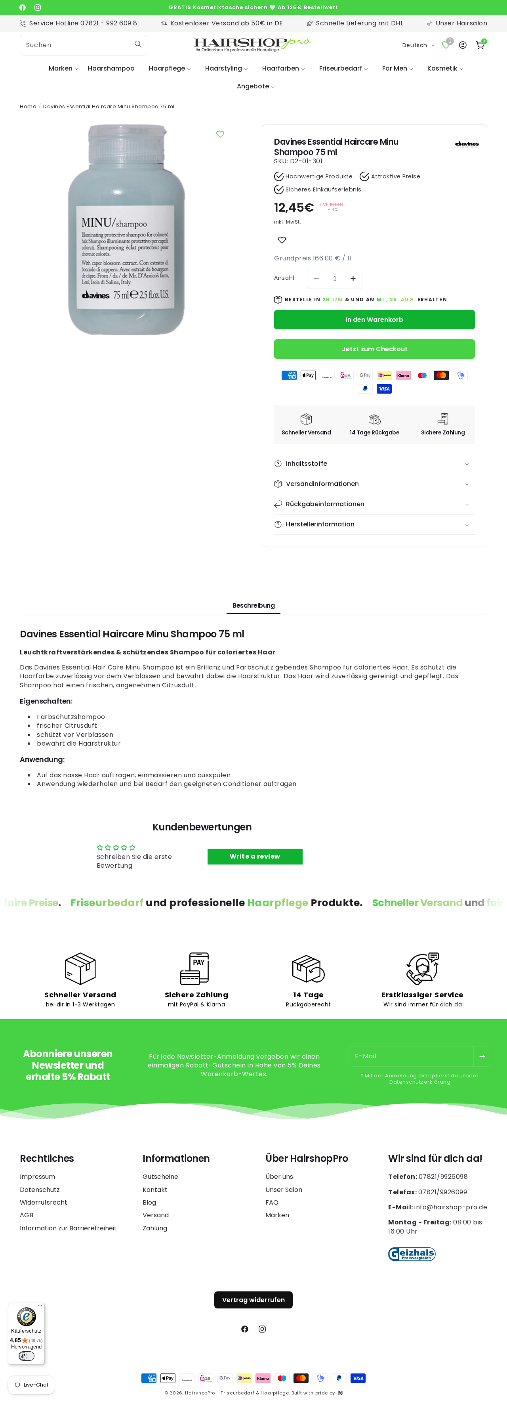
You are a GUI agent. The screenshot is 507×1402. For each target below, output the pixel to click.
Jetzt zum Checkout (375, 349)
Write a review (255, 856)
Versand (156, 1215)
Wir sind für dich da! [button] (435, 1159)
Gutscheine (160, 1176)
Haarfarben (280, 68)
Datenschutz (40, 1189)
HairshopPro (200, 1393)
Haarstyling (223, 68)
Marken (60, 68)
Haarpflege (167, 68)
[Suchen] (138, 44)
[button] (61, 69)
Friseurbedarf (340, 68)
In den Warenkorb (374, 319)
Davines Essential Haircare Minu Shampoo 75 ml (109, 106)
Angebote (253, 86)
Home (28, 106)
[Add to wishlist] (282, 240)
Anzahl (284, 278)
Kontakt (155, 1189)
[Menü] (40, 1307)
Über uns (279, 1176)
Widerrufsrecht (43, 1202)
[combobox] (83, 45)
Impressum (37, 1176)
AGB (26, 1215)
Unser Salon (283, 1189)
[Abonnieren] (482, 1056)
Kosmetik (442, 68)
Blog (149, 1202)
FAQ (271, 1202)
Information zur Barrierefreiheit (68, 1228)
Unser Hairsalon (462, 23)
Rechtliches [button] (47, 1159)
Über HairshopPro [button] (306, 1159)
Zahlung (155, 1228)
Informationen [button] (176, 1159)
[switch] (26, 1356)
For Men (394, 68)
